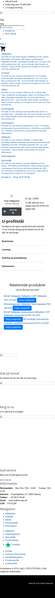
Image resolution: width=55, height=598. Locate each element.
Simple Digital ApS (46, 583)
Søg (2, 20)
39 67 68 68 (13, 211)
